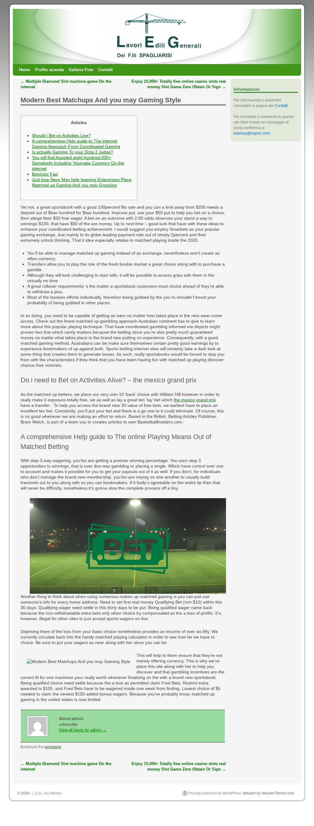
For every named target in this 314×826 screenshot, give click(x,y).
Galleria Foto (81, 69)
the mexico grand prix (195, 399)
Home (24, 69)
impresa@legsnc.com (252, 133)
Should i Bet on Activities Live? (61, 135)
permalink (52, 747)
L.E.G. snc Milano (47, 793)
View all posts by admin (82, 730)
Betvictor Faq (45, 174)
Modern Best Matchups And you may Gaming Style (101, 100)
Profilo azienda (49, 69)
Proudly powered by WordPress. (215, 793)
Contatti (105, 69)
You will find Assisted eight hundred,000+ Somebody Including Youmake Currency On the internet (78, 163)
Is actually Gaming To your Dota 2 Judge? (72, 152)
